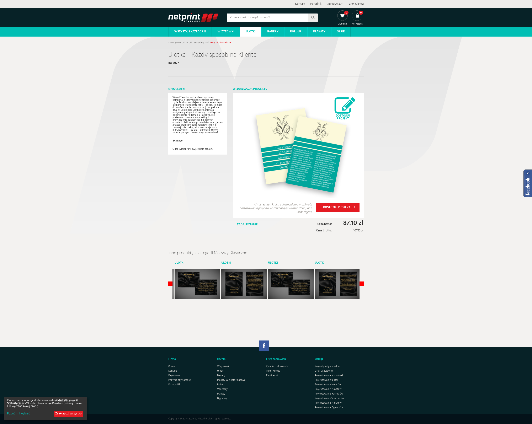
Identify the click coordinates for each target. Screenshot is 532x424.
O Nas (171, 366)
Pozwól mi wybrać (18, 413)
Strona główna (174, 43)
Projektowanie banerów (328, 384)
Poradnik (315, 4)
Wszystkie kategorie (190, 31)
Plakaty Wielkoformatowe (231, 380)
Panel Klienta (355, 4)
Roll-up (296, 31)
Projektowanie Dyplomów (329, 407)
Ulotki (251, 31)
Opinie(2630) (334, 4)
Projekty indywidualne (327, 366)
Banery (272, 31)
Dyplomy (222, 398)
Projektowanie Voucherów (329, 398)
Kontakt (300, 4)
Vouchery (222, 389)
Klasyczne (203, 43)
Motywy (193, 43)
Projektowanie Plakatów (328, 389)
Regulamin (174, 375)
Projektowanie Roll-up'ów (329, 394)
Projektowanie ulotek (326, 380)
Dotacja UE (174, 384)
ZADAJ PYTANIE (247, 224)
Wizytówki (226, 31)
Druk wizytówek (324, 371)
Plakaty (319, 31)
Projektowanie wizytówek (329, 375)
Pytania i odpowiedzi (277, 366)
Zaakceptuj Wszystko (68, 413)
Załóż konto (272, 375)
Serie (341, 31)
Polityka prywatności (179, 380)
